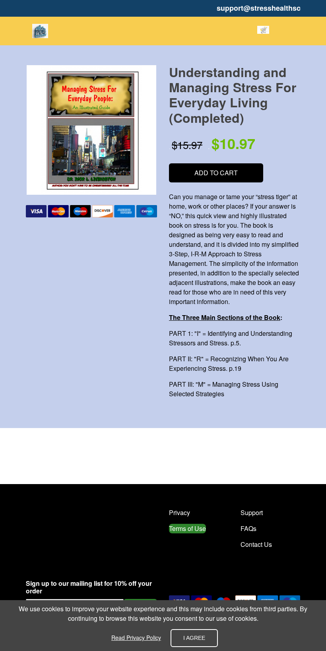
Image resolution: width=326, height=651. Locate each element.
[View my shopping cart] (263, 31)
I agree (194, 638)
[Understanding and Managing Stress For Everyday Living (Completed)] (91, 130)
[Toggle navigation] (294, 30)
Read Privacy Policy (136, 637)
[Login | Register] (281, 31)
